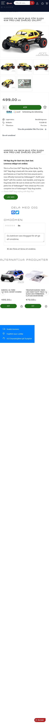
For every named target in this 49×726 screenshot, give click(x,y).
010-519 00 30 (9, 7)
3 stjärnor (10, 226)
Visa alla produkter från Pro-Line (30, 129)
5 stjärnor (14, 226)
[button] (3, 3)
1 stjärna (6, 226)
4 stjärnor (12, 226)
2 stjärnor (8, 226)
